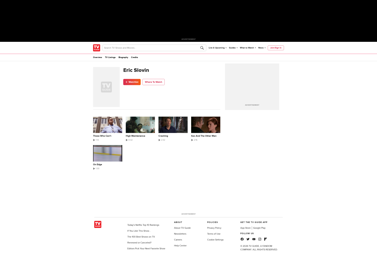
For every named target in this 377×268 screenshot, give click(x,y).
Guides (232, 48)
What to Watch (247, 48)
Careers (178, 239)
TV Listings (110, 57)
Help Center (180, 245)
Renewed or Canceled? (139, 242)
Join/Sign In (275, 48)
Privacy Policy (214, 227)
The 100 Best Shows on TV (141, 236)
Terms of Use (213, 233)
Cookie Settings (215, 239)
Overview (97, 57)
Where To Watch (153, 82)
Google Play (259, 227)
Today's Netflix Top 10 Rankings (143, 225)
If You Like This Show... (139, 230)
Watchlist (133, 82)
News (261, 48)
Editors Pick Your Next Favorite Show (146, 248)
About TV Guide (182, 227)
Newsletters (180, 233)
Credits (134, 57)
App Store (245, 227)
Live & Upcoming (217, 48)
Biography (123, 57)
